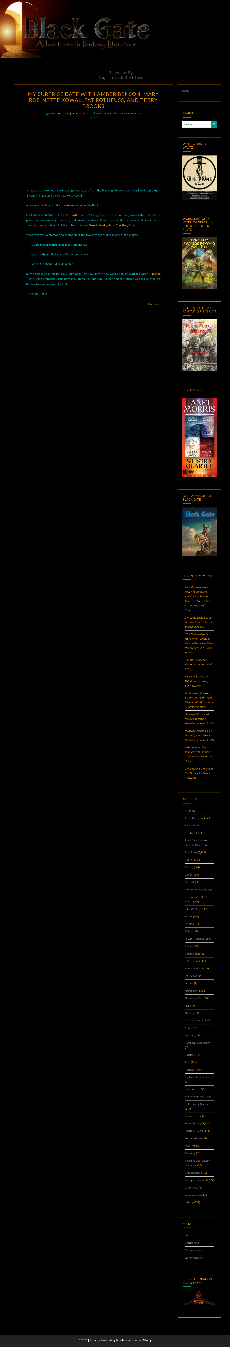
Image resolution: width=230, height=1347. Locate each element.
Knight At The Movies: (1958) (199, 773)
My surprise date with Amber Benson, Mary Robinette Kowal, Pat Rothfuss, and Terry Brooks (93, 100)
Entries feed (192, 1242)
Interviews (191, 975)
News (188, 1028)
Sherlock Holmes (195, 1130)
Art (187, 810)
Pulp (187, 1062)
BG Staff (189, 833)
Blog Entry (191, 852)
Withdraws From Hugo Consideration (197, 681)
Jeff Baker (190, 617)
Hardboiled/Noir (194, 968)
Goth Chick (191, 953)
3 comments (132, 113)
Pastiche (190, 1054)
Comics (189, 867)
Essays (188, 916)
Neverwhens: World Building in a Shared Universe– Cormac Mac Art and (197, 601)
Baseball (190, 825)
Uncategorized (193, 1172)
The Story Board (126, 225)
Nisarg (147, 1340)
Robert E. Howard (195, 1096)
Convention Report (196, 889)
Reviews (189, 1069)
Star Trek (190, 1145)
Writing (189, 1202)
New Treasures (193, 1020)
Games (189, 946)
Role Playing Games (196, 1104)
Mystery (189, 1013)
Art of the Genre (194, 818)
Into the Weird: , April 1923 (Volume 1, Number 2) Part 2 (199, 702)
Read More (154, 303)
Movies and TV (193, 998)
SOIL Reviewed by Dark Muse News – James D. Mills (198, 638)
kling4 (188, 676)
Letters (189, 983)
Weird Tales (191, 1187)
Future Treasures (194, 938)
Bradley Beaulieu (107, 113)
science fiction (193, 1116)
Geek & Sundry (98, 225)
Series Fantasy (193, 1123)
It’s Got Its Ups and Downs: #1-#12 (199, 622)
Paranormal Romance (197, 1042)
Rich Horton (192, 1089)
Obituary (190, 1035)
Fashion (189, 923)
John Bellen (191, 768)
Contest (189, 882)
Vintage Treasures (195, 1180)
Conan (188, 874)
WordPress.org (193, 1257)
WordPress (123, 1340)
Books (188, 859)
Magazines (191, 990)
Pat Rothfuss (74, 215)
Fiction (189, 931)
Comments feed (194, 1250)
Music (188, 1005)
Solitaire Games (194, 1138)
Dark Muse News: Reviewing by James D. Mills (199, 647)
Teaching (190, 1153)
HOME (185, 90)
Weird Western (193, 1195)
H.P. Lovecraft (192, 961)
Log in (188, 1235)
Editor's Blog (192, 909)
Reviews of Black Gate (197, 1077)
